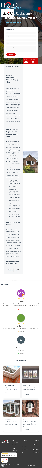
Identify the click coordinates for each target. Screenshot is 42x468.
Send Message (11, 54)
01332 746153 (29, 62)
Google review (21, 309)
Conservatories (25, 449)
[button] (9, 396)
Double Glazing (24, 446)
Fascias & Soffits (25, 443)
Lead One (33, 465)
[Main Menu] (39, 8)
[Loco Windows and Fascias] (9, 5)
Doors (23, 452)
